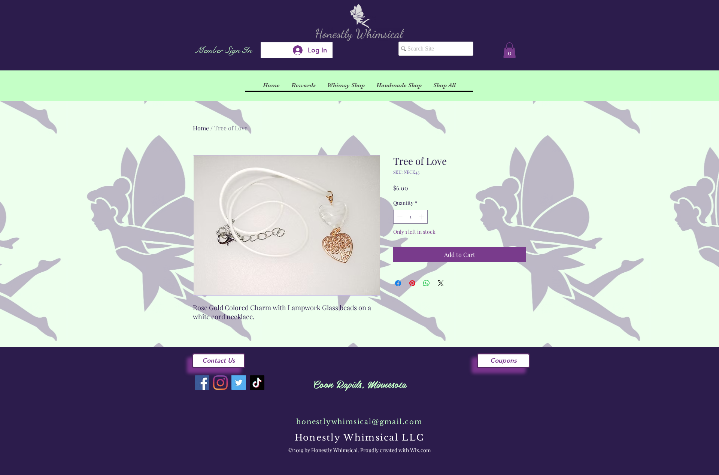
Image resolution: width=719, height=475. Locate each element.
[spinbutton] (410, 216)
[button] (509, 50)
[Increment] (422, 216)
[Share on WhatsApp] (426, 283)
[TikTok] (257, 382)
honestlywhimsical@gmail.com (359, 422)
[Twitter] (238, 382)
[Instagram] (220, 382)
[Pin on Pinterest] (412, 283)
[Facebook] (202, 382)
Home (201, 128)
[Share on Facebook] (398, 283)
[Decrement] (399, 216)
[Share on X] (440, 283)
